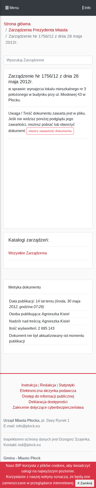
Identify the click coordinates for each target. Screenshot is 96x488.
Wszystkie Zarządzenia (27, 253)
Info (87, 8)
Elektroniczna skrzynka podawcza (48, 391)
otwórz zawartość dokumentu (50, 131)
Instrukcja (29, 385)
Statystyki (67, 385)
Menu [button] (14, 8)
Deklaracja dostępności (48, 402)
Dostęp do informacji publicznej (48, 396)
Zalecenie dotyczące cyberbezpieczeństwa (48, 407)
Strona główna (17, 24)
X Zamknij (84, 483)
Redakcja (48, 385)
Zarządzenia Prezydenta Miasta (38, 30)
